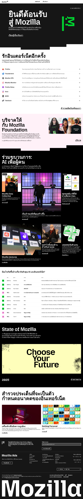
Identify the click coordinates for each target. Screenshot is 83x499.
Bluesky (73, 456)
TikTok (78, 456)
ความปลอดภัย (45, 462)
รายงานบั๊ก (44, 457)
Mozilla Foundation (18, 475)
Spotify (80, 456)
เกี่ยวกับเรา (45, 1)
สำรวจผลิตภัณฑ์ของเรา (71, 108)
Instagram (75, 456)
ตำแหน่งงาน (32, 459)
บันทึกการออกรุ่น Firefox (60, 462)
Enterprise (57, 457)
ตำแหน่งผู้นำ (32, 456)
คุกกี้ (65, 475)
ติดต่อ (30, 462)
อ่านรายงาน (76, 379)
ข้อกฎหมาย (70, 475)
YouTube (78, 462)
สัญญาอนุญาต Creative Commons (12, 477)
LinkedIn (77, 456)
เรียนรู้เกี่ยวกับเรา (16, 35)
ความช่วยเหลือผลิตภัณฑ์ (47, 456)
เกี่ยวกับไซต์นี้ (65, 476)
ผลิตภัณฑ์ (37, 1)
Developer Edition (59, 456)
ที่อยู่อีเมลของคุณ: (45, 442)
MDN (56, 461)
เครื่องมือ (57, 459)
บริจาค (78, 140)
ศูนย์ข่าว (31, 457)
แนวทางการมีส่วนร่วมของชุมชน (56, 476)
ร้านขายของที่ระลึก (33, 461)
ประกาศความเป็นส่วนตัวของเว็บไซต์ (56, 475)
